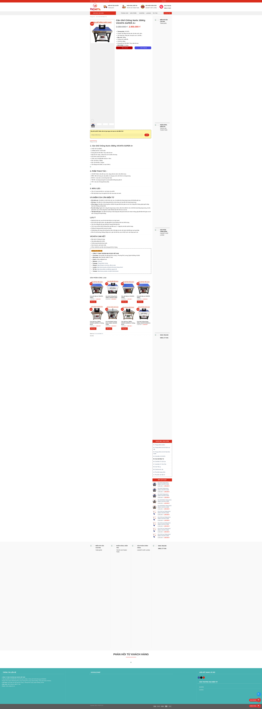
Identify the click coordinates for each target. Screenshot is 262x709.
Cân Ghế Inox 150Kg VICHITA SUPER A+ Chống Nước (97, 323)
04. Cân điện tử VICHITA (159, 456)
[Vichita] (95, 7)
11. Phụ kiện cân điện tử (159, 474)
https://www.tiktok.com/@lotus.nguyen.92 (107, 269)
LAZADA (148, 13)
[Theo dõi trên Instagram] (168, 1)
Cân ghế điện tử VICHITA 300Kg (96, 297)
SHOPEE (141, 13)
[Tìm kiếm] (160, 13)
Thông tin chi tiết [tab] (93, 141)
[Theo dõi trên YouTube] (204, 677)
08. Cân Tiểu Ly (157, 466)
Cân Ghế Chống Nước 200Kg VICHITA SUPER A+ (144, 322)
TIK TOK (155, 13)
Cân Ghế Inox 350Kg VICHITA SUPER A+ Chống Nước (128, 323)
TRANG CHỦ (124, 13)
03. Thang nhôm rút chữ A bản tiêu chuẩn (161, 452)
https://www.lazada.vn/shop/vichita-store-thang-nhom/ (110, 267)
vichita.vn (99, 261)
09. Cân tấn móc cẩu (158, 469)
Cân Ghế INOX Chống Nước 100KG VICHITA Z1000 (111, 323)
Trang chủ (92, 16)
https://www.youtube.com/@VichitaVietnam (108, 271)
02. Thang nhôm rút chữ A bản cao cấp (161, 448)
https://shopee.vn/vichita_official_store (106, 265)
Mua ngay (93, 301)
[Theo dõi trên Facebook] (167, 1)
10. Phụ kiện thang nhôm (159, 472)
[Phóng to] (92, 120)
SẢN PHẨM (133, 13)
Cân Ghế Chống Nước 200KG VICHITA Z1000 (111, 297)
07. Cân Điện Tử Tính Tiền (159, 464)
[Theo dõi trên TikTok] (201, 677)
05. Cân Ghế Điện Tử (101, 16)
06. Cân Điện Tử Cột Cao (159, 461)
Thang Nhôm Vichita (103, 263)
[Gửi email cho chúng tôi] (171, 1)
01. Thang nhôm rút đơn (159, 444)
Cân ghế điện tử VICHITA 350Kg (143, 297)
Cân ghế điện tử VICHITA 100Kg (127, 297)
